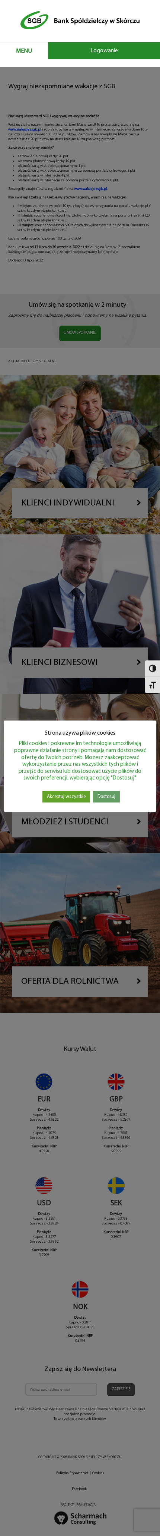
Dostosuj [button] (106, 796)
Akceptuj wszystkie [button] (66, 796)
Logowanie (104, 51)
